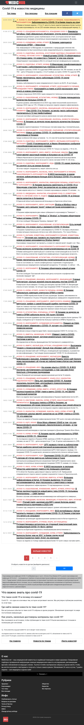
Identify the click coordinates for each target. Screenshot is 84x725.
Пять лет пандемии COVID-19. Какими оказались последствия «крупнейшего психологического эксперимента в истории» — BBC (43, 383)
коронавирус (34, 20)
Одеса (44, 196)
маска (65, 152)
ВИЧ (71, 500)
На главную (15, 641)
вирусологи (56, 301)
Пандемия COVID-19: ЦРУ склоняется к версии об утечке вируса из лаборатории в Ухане (48, 456)
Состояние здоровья (55, 53)
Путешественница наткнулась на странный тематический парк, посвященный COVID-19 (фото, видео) (46, 525)
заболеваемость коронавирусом (32, 174)
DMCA (4, 709)
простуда (62, 389)
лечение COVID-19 (35, 56)
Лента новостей (69, 641)
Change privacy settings (9, 711)
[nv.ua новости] (15, 357)
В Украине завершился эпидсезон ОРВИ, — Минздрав (44, 43)
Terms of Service (7, 704)
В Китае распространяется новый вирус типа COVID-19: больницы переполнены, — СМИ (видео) (47, 491)
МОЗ (42, 152)
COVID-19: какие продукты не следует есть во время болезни (48, 164)
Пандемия (31, 279)
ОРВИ (39, 42)
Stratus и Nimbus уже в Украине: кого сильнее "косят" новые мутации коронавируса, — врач (46, 207)
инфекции (39, 334)
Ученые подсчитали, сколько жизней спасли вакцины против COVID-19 (48, 280)
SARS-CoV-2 (55, 378)
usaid (34, 423)
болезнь (40, 53)
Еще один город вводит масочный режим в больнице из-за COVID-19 (47, 153)
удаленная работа (26, 381)
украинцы (43, 312)
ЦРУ (28, 423)
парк (51, 522)
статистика (59, 75)
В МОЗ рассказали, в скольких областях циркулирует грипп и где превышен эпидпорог (44, 467)
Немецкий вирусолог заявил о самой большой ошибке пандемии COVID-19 (48, 302)
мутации (50, 205)
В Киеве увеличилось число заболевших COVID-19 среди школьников (47, 77)
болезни (44, 478)
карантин (44, 182)
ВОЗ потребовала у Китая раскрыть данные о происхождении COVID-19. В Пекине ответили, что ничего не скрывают (48, 513)
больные (56, 152)
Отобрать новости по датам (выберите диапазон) (30, 564)
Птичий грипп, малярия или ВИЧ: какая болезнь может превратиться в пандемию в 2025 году (45, 503)
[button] (67, 13)
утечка (48, 346)
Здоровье (5, 684)
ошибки (67, 301)
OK (64, 568)
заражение (58, 130)
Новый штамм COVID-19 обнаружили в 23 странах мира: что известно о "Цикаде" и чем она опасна (48, 56)
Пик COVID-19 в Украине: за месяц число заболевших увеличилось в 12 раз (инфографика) (47, 111)
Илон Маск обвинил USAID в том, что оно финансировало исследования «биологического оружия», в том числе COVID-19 (46, 425)
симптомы (39, 235)
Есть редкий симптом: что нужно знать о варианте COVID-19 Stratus (48, 225)
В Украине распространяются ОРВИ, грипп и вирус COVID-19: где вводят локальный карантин (46, 391)
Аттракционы (61, 522)
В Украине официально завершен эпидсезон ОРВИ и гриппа (45, 291)
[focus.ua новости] (16, 32)
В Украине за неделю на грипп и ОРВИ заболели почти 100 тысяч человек (47, 313)
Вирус (53, 141)
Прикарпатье (23, 403)
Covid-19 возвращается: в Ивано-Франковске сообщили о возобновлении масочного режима (48, 144)
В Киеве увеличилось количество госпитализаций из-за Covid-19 (46, 258)
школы (40, 400)
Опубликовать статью (9, 699)
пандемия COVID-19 (59, 31)
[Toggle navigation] (76, 3)
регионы (21, 133)
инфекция (51, 500)
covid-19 (23, 20)
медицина (31, 193)
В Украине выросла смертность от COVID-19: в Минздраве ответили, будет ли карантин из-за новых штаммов (47, 186)
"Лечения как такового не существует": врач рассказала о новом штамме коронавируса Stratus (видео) (48, 238)
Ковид (23, 56)
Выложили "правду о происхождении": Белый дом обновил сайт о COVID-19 (48, 346)
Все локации (51, 13)
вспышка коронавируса (68, 141)
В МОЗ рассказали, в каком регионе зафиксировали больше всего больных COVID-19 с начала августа (48, 176)
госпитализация (72, 130)
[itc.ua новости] (15, 335)
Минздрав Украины (59, 182)
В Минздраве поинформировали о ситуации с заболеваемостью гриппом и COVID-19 (48, 65)
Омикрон (22, 111)
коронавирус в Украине (52, 20)
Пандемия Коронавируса (37, 31)
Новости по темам (42, 641)
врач (42, 205)
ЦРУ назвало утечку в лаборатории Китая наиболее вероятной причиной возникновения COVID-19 (47, 445)
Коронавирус (6, 686)
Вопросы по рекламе (9, 701)
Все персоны (31, 13)
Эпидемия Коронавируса (51, 323)
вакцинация (54, 108)
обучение (30, 400)
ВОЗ (39, 367)
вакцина (41, 279)
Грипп (46, 42)
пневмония (45, 489)
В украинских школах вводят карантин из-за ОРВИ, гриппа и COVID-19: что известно (48, 413)
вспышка (22, 144)
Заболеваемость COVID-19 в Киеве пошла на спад (56, 22)
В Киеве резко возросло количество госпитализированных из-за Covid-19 (47, 247)
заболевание (46, 75)
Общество (45, 684)
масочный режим (66, 400)
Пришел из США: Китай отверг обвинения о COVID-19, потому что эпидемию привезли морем (47, 325)
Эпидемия (31, 42)
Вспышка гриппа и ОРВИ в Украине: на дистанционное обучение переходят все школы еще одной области (48, 403)
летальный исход (70, 108)
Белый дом (38, 346)
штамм (29, 235)
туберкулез (62, 500)
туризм (43, 522)
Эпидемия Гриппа (25, 89)
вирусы (29, 334)
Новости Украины (71, 119)
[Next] (56, 558)
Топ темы (11, 13)
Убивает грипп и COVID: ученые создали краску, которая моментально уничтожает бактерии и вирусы (45, 336)
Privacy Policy (6, 706)
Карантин (45, 686)
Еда (52, 163)
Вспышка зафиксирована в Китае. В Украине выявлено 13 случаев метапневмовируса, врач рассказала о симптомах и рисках (45, 480)
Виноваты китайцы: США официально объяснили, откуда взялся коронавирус (48, 32)
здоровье (30, 53)
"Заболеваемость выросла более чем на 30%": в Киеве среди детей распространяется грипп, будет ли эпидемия (48, 535)
